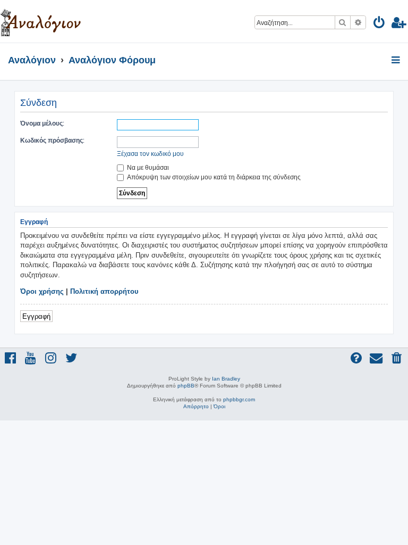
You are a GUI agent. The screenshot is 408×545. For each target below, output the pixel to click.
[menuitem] (379, 24)
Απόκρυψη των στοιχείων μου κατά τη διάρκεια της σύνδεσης (213, 177)
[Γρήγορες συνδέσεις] (396, 60)
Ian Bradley (226, 379)
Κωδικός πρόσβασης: (52, 140)
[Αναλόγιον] (40, 21)
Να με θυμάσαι (147, 167)
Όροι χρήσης (42, 291)
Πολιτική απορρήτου (104, 291)
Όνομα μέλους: (42, 123)
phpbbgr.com (239, 399)
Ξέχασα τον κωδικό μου (150, 154)
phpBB (185, 386)
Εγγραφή (36, 315)
